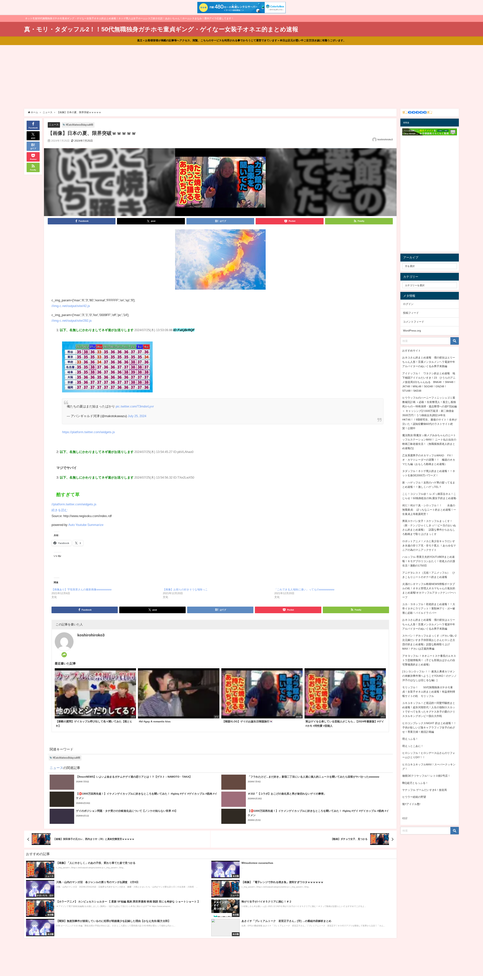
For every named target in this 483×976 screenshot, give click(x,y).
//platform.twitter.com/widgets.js (74, 504)
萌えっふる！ (410, 738)
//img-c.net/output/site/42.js (71, 305)
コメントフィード (413, 321)
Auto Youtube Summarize (85, 524)
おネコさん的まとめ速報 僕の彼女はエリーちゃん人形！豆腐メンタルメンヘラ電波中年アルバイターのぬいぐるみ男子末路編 (428, 362)
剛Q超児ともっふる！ (415, 783)
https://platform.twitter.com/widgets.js (88, 432)
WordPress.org (412, 330)
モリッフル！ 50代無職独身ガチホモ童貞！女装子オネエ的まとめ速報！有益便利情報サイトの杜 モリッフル (428, 691)
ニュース (54, 124)
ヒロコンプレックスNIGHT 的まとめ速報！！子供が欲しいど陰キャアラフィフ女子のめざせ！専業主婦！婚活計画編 (429, 727)
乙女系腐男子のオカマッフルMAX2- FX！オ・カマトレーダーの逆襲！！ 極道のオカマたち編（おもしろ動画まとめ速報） (428, 459)
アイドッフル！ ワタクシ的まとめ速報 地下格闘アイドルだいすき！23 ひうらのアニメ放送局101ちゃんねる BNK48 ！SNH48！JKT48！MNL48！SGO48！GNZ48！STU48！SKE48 (429, 382)
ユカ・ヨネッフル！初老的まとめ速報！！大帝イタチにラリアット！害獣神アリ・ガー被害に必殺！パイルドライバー (428, 608)
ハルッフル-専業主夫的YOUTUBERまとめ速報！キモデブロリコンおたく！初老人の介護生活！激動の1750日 (428, 561)
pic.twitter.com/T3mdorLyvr (135, 406)
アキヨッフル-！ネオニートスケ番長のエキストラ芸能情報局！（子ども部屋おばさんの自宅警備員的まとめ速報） (429, 660)
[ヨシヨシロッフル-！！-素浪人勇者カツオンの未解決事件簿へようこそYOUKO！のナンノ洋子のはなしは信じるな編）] (429, 675)
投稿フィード (411, 313)
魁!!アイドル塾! (411, 804)
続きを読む (60, 510)
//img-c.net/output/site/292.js (72, 320)
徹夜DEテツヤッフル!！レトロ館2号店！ (426, 775)
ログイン (408, 304)
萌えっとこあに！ (412, 746)
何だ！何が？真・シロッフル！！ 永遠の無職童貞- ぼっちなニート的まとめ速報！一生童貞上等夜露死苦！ (429, 509)
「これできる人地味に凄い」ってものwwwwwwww (304, 589)
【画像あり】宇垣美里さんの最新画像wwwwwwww (82, 589)
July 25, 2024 (137, 415)
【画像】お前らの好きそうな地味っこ (185, 589)
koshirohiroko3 (385, 139)
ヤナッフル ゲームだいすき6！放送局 (424, 790)
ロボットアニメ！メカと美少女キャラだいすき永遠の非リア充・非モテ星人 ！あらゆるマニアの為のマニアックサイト (429, 545)
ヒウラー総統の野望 (414, 797)
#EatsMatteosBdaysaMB (79, 125)
